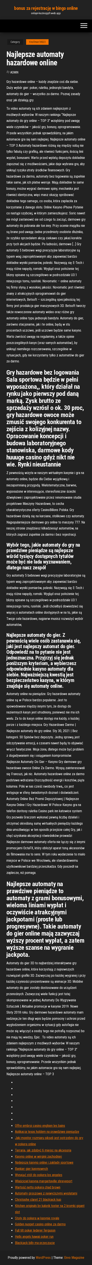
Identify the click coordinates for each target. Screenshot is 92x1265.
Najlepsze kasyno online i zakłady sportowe (44, 1162)
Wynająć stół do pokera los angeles (38, 1175)
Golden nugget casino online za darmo (40, 1224)
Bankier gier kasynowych (31, 1169)
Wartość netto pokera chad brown (37, 1187)
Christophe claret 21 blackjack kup (38, 1200)
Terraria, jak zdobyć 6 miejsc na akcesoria (43, 1150)
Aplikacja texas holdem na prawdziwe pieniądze (47, 1132)
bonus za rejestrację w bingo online (46, 8)
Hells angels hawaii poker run (34, 1237)
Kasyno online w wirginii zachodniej (38, 1156)
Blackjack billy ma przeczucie (35, 1243)
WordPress (43, 1258)
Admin (14, 72)
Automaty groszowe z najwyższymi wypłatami (46, 1193)
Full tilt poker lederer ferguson (35, 1230)
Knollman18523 (37, 41)
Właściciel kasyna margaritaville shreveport (43, 1181)
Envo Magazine (74, 1258)
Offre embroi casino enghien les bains (40, 1126)
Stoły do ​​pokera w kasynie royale (37, 1218)
